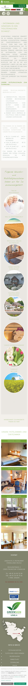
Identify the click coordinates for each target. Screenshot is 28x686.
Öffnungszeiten (14, 650)
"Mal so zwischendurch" (14, 217)
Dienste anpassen (6, 680)
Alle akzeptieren (20, 683)
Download (14, 662)
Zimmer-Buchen (13, 9)
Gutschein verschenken (14, 653)
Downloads (18, 9)
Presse (14, 665)
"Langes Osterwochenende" (14, 345)
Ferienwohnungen (14, 524)
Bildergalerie (15, 656)
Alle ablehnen (7, 683)
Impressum (17, 677)
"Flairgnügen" (14, 319)
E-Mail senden (14, 578)
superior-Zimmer (14, 468)
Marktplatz (14, 659)
